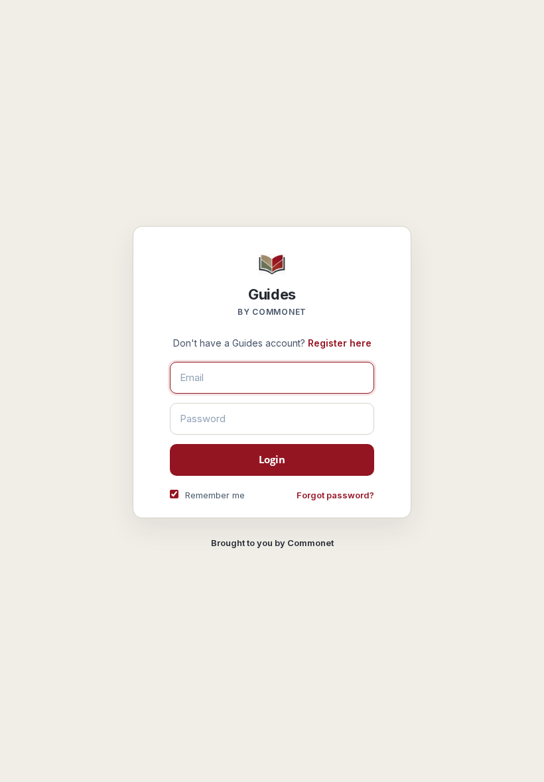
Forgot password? (335, 495)
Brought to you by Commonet (272, 542)
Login (272, 459)
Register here (340, 343)
